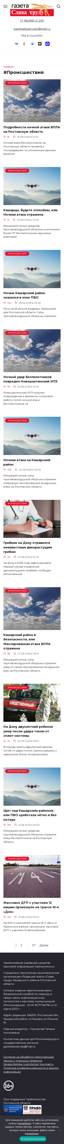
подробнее (24, 1123)
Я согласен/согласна (33, 1139)
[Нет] (59, 1130)
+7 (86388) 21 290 (32, 20)
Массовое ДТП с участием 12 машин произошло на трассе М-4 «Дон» (31, 907)
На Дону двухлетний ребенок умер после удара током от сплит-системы (28, 731)
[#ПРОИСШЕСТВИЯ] (32, 120)
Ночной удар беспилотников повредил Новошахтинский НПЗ (30, 379)
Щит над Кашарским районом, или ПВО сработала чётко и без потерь (29, 815)
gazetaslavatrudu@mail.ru (32, 29)
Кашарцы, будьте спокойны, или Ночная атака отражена (30, 212)
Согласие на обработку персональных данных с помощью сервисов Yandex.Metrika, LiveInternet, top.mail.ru (28, 1060)
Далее (43, 945)
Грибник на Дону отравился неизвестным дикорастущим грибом (27, 547)
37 (33, 945)
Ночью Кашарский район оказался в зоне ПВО (24, 295)
